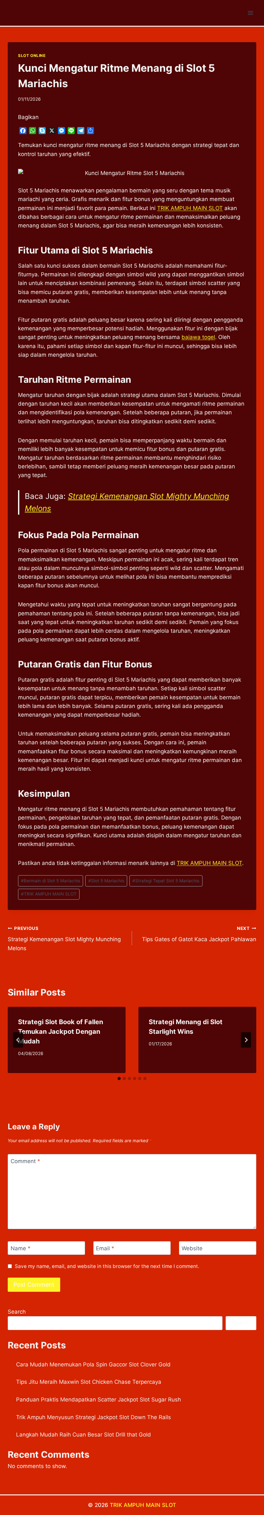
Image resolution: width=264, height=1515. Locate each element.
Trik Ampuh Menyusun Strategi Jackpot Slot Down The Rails (93, 1417)
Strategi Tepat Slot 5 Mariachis (165, 880)
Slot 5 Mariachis (106, 880)
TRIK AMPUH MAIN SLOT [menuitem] (190, 208)
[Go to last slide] (18, 1040)
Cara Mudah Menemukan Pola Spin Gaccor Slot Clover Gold (93, 1364)
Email (105, 1248)
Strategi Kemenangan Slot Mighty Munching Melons (64, 938)
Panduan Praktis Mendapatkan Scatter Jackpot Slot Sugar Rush (98, 1399)
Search (17, 1311)
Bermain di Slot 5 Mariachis (50, 880)
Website (192, 1248)
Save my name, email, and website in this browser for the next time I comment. (107, 1266)
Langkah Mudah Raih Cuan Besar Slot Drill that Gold (83, 1434)
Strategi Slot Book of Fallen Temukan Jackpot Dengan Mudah (60, 1031)
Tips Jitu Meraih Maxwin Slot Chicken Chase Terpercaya (88, 1382)
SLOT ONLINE (32, 55)
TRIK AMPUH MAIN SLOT (49, 893)
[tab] (119, 1078)
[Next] (246, 1040)
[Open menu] (250, 13)
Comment (25, 1161)
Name (21, 1248)
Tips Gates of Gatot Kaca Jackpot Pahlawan (199, 934)
